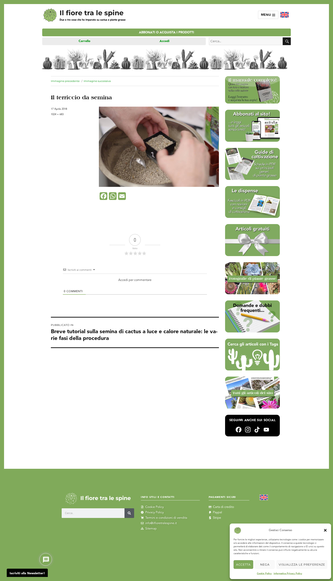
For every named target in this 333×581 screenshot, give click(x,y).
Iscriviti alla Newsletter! (27, 573)
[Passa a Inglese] (284, 15)
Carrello (84, 41)
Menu (266, 15)
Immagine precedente (65, 81)
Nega (264, 564)
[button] (325, 530)
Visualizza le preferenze (302, 564)
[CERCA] (287, 41)
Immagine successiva (97, 81)
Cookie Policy (264, 573)
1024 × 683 (57, 114)
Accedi (164, 41)
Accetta (243, 564)
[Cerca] (129, 513)
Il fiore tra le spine (92, 13)
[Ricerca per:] (246, 41)
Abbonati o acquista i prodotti (166, 32)
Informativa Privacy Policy (288, 573)
